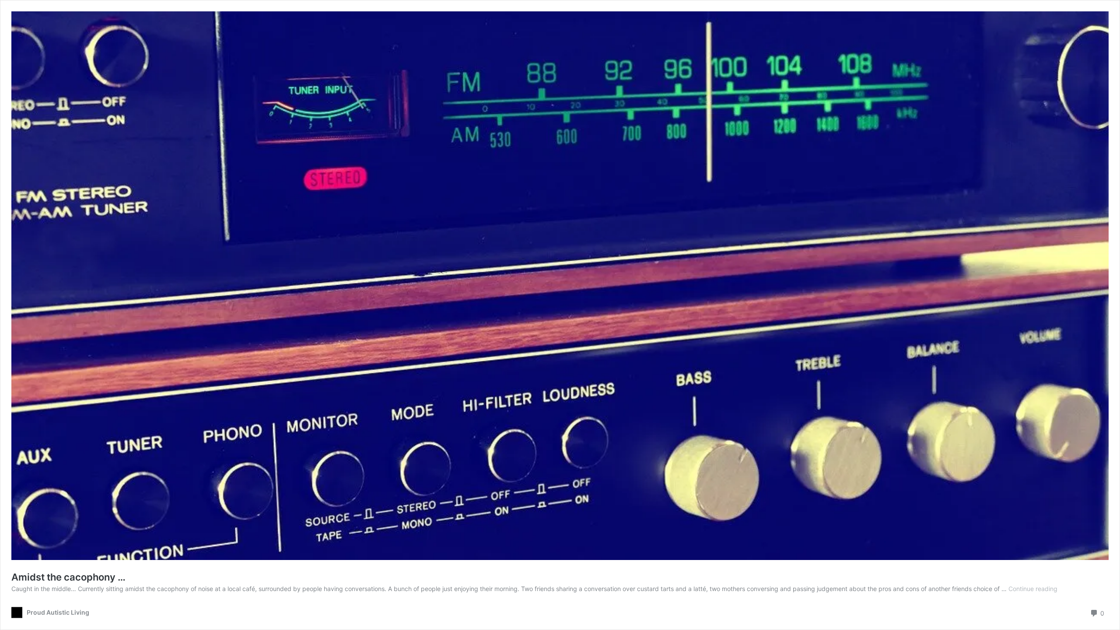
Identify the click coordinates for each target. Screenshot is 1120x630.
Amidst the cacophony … (68, 577)
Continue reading (1032, 588)
